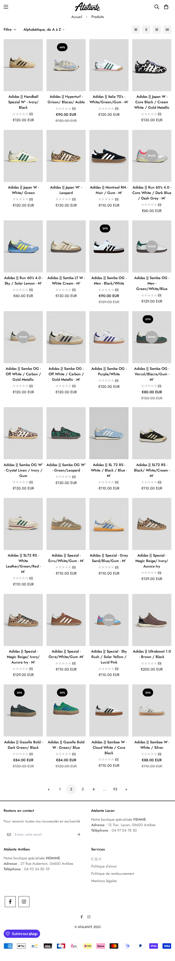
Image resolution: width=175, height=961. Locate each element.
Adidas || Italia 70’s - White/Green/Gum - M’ (109, 99)
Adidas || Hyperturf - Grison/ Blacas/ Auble (66, 99)
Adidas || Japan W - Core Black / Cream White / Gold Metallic (152, 102)
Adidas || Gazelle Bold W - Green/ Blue (66, 744)
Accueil (76, 16)
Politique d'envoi (104, 866)
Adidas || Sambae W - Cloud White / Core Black (109, 747)
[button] (166, 7)
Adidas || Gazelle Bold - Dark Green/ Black (23, 744)
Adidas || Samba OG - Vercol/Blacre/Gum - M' (151, 374)
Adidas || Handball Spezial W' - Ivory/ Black (23, 102)
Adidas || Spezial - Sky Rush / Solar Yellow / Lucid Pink (109, 657)
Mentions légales (104, 880)
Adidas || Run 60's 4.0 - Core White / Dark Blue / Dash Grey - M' (151, 193)
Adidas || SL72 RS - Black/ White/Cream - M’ (152, 470)
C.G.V (96, 859)
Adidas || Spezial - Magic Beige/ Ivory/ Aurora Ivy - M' (23, 657)
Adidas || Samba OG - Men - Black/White (108, 280)
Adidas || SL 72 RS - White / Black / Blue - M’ (109, 470)
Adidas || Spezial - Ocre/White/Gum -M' (66, 654)
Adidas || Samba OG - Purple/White (108, 371)
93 (115, 789)
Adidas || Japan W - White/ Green (23, 190)
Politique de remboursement (112, 873)
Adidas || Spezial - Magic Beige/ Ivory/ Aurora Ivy (151, 561)
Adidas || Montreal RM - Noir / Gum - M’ (109, 190)
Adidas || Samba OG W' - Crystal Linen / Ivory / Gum (23, 470)
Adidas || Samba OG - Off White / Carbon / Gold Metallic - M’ (66, 374)
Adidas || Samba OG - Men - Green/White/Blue (151, 283)
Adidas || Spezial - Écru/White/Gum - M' (66, 558)
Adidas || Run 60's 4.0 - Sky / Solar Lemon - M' (23, 280)
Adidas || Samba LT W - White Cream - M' (66, 280)
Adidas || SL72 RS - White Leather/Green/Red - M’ (23, 563)
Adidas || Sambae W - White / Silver (151, 744)
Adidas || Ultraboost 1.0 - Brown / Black (152, 654)
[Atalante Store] (87, 6)
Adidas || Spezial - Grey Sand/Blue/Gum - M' (109, 558)
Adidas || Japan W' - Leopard (66, 190)
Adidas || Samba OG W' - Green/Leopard (66, 467)
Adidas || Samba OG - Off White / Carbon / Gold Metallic (23, 374)
